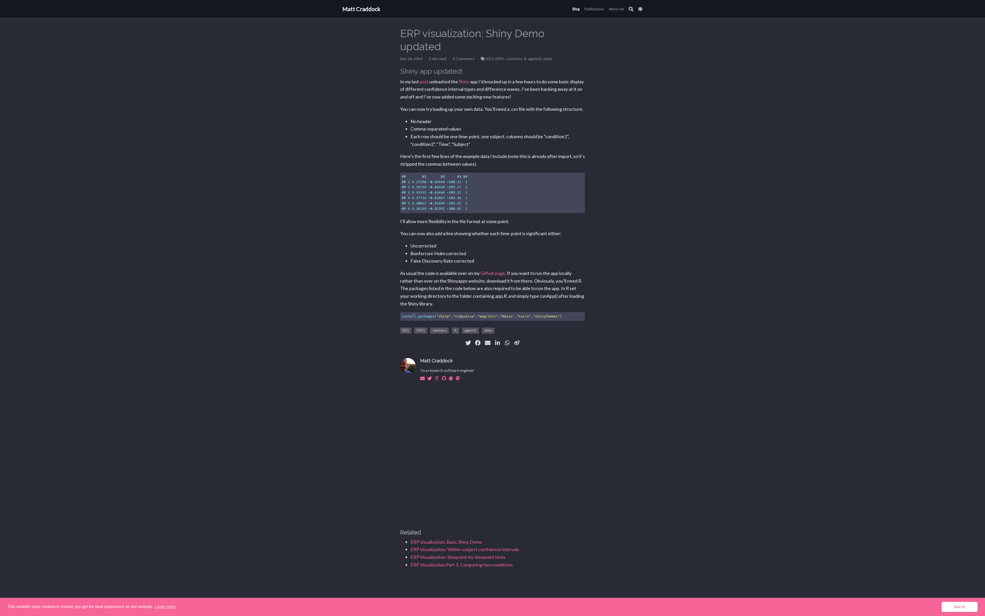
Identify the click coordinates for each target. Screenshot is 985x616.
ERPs (500, 58)
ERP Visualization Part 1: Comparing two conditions (461, 565)
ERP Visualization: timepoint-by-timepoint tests (457, 557)
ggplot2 (535, 58)
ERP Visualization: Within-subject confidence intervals (464, 549)
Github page (492, 273)
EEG (490, 58)
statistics (514, 58)
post (424, 81)
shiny (547, 58)
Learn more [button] (165, 606)
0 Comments (463, 58)
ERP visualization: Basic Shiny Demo (446, 542)
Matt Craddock (361, 9)
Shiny (464, 81)
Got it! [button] (959, 607)
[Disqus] (492, 451)
